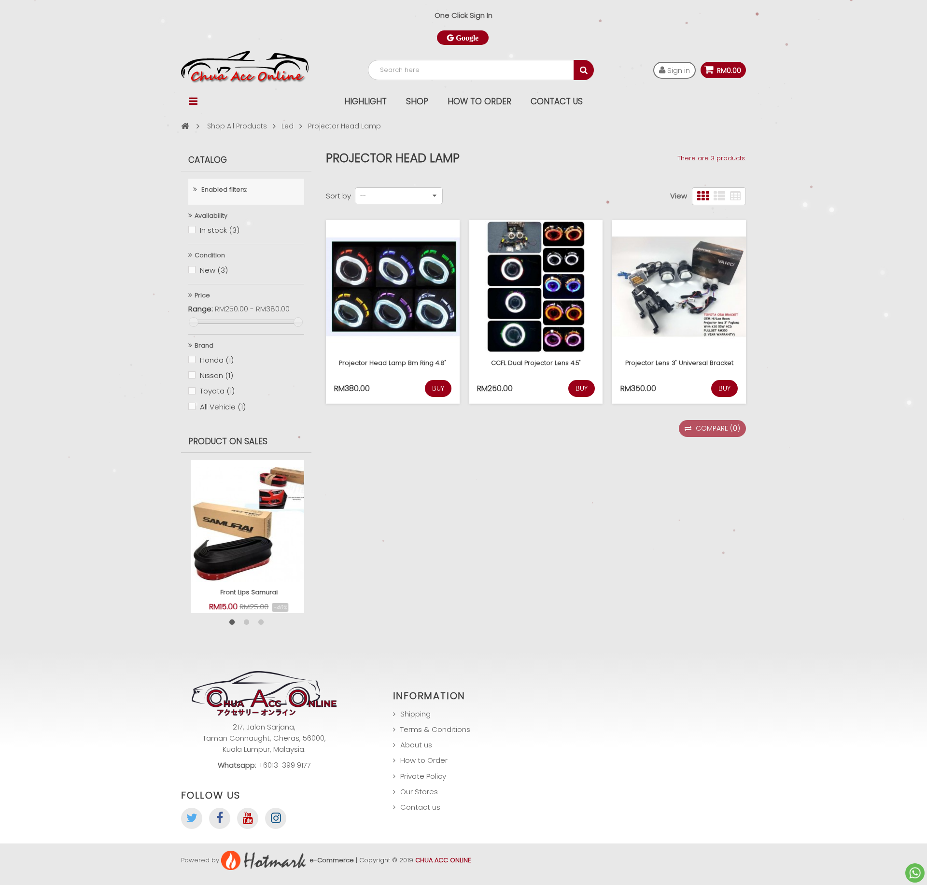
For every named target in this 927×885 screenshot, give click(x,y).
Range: (200, 309)
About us (416, 745)
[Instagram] (275, 818)
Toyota (217, 391)
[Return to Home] (185, 125)
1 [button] (232, 622)
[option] (246, 536)
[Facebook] (219, 818)
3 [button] (261, 622)
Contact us (420, 807)
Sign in (677, 70)
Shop (417, 101)
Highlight (365, 101)
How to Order (479, 101)
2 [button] (246, 622)
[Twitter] (191, 818)
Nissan (216, 375)
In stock (219, 230)
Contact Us (557, 101)
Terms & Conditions (435, 729)
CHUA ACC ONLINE (443, 860)
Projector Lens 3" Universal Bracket (679, 362)
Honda (217, 360)
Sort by (338, 196)
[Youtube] (247, 818)
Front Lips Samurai (246, 592)
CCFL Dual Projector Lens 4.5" (536, 362)
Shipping (415, 714)
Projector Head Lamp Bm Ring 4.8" (392, 362)
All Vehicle (223, 407)
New (214, 270)
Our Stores (419, 792)
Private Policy (423, 776)
